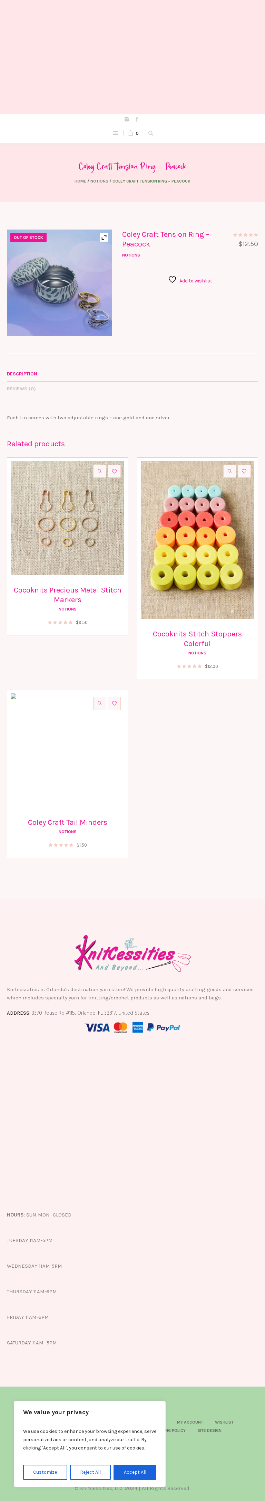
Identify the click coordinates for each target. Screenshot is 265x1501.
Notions (99, 181)
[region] (90, 1444)
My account (190, 1422)
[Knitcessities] (132, 57)
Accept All (135, 1472)
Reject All (90, 1472)
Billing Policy (171, 1430)
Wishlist (224, 1422)
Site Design (209, 1430)
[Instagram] (127, 119)
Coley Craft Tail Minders (67, 822)
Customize (45, 1472)
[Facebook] (137, 119)
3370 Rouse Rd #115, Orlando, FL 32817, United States (90, 1013)
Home (80, 181)
